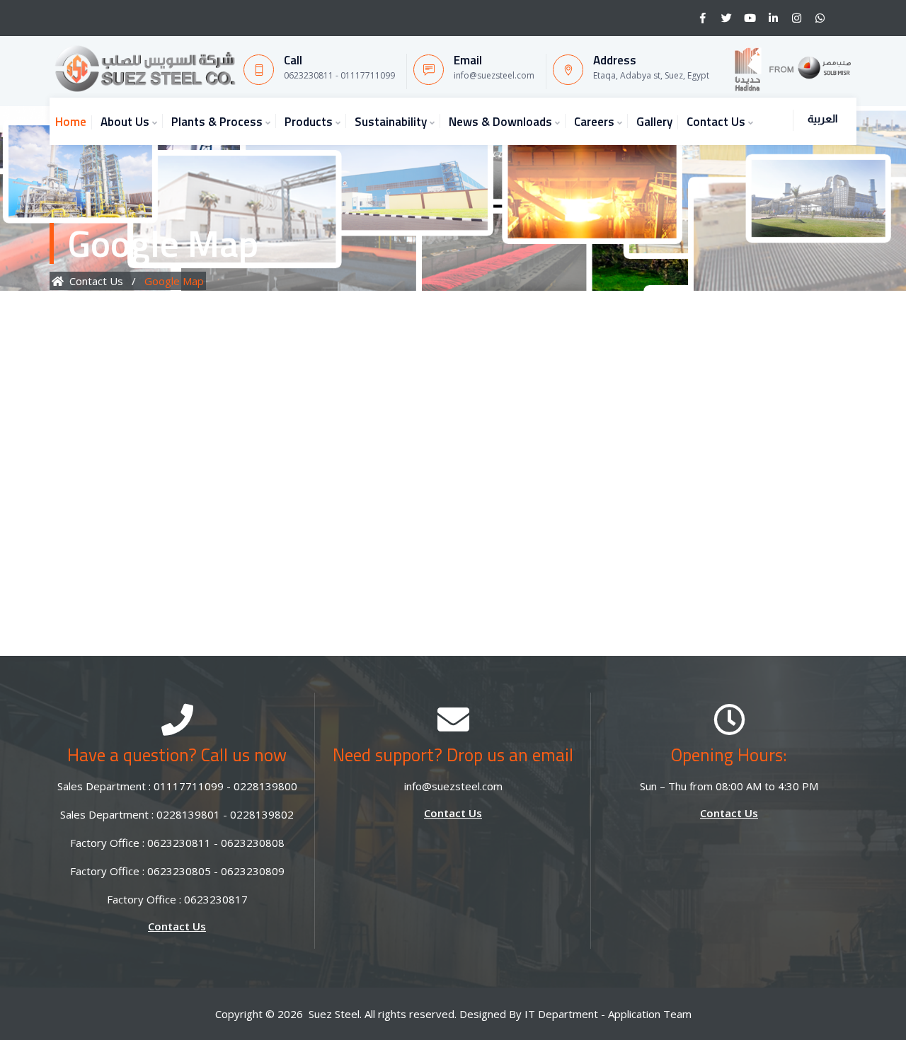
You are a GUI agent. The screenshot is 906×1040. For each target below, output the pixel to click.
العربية (822, 118)
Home (70, 121)
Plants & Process (217, 121)
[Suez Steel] (144, 69)
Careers (594, 121)
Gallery (654, 121)
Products (309, 121)
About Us (125, 121)
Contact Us (716, 121)
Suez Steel (334, 1014)
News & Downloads (500, 121)
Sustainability (391, 121)
